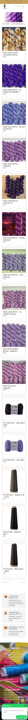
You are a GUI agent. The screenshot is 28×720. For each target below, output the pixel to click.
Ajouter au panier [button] (9, 60)
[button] (25, 706)
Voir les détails (19, 60)
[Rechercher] (15, 6)
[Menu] (18, 6)
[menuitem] (15, 6)
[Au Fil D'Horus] (11, 6)
